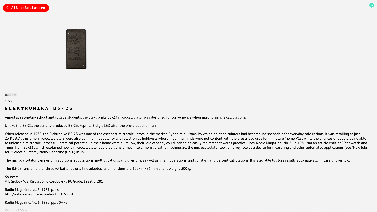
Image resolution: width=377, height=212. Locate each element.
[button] (186, 78)
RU (370, 7)
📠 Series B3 (10, 94)
